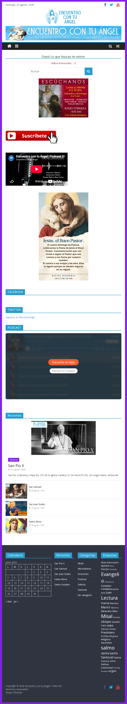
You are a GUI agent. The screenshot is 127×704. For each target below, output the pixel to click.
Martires (115, 607)
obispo (106, 621)
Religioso (106, 639)
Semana (105, 661)
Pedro (113, 629)
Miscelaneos (84, 568)
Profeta (104, 636)
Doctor (105, 569)
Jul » (16, 601)
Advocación (113, 562)
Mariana (114, 603)
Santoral (14, 459)
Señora (105, 664)
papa (110, 625)
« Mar (9, 601)
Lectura (109, 597)
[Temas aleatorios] (117, 46)
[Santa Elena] (16, 520)
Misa (114, 611)
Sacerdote (106, 642)
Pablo (103, 625)
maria (105, 603)
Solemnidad (107, 667)
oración (116, 621)
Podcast (82, 579)
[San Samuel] (16, 485)
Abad (103, 562)
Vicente (104, 671)
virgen (112, 671)
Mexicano (106, 611)
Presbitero (108, 632)
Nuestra (116, 617)
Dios (112, 566)
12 (8, 583)
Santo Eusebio (62, 584)
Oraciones (83, 573)
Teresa (117, 668)
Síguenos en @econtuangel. (20, 317)
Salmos (82, 584)
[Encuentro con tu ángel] (9, 46)
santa (105, 653)
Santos (117, 657)
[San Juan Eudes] (16, 502)
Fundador (106, 585)
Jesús (116, 589)
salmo (108, 647)
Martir (105, 607)
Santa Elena (35, 521)
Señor (113, 661)
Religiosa (113, 636)
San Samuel (35, 486)
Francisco (109, 582)
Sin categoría (85, 595)
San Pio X (16, 465)
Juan (109, 592)
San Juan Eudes (37, 504)
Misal (80, 563)
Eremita (113, 569)
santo (114, 653)
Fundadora (106, 589)
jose (103, 592)
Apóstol (105, 565)
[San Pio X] (63, 422)
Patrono (105, 629)
